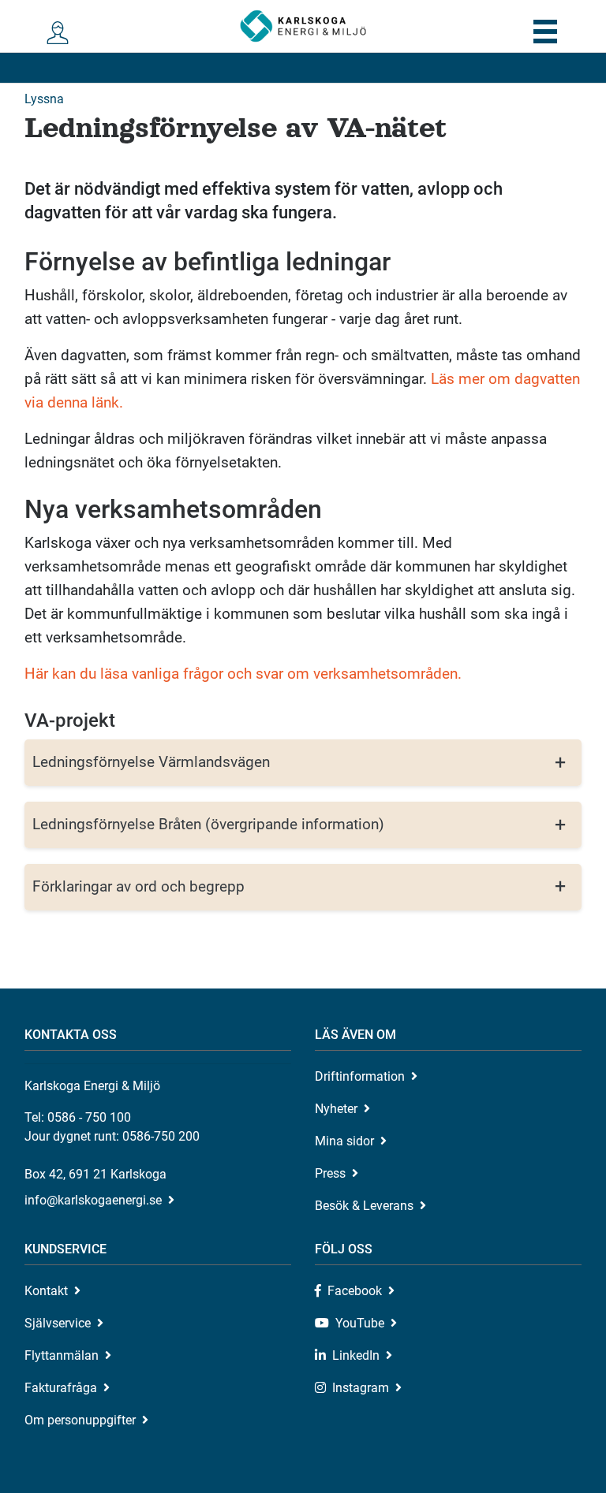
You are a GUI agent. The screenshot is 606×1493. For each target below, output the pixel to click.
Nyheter (336, 1108)
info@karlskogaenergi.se (93, 1200)
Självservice (57, 1323)
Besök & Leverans (364, 1205)
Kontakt (46, 1290)
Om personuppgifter (80, 1420)
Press (330, 1173)
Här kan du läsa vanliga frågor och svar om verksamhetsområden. (243, 674)
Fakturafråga (60, 1387)
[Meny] (545, 31)
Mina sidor (344, 1141)
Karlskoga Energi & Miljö (303, 26)
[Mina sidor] (61, 33)
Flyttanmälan (61, 1355)
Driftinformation (360, 1076)
